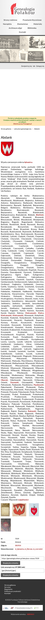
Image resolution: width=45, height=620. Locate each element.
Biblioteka (32, 28)
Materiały (38, 24)
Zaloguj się (40, 66)
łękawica (28, 162)
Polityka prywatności (12, 591)
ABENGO (30, 614)
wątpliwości (23, 499)
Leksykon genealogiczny (22, 129)
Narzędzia (7, 24)
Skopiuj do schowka (10, 563)
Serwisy (7, 587)
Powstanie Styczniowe (32, 20)
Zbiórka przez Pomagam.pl (22, 124)
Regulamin (8, 589)
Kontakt (22, 32)
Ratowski (32, 411)
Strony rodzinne (10, 20)
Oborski (4, 380)
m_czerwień (37, 549)
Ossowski (14, 382)
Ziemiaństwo (22, 24)
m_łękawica (19, 549)
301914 (18, 545)
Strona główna (6, 129)
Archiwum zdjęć (15, 28)
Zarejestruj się (26, 66)
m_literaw (28, 549)
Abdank (37, 129)
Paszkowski (39, 385)
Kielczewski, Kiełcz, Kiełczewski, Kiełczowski (22, 314)
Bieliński (40, 215)
